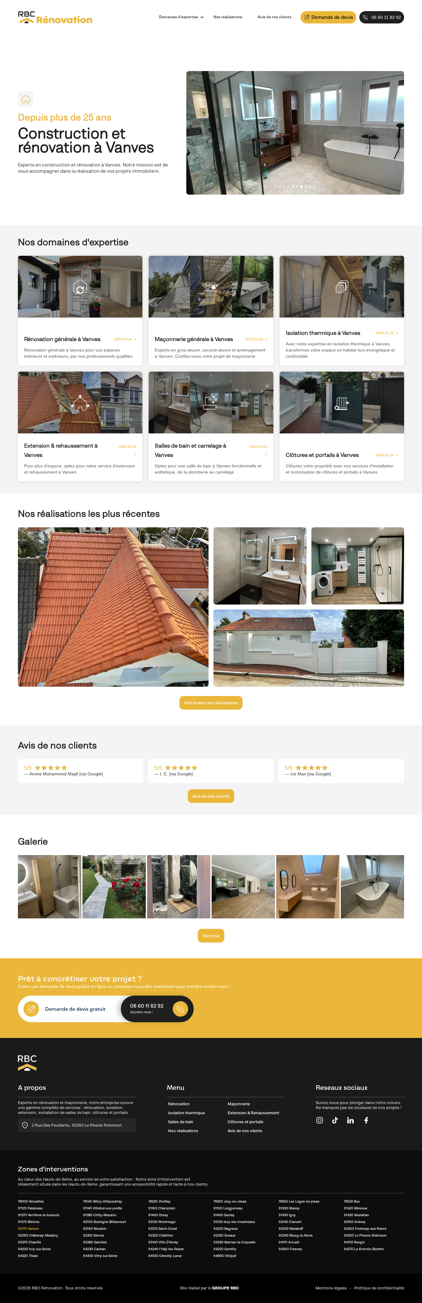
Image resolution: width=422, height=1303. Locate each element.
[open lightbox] (113, 607)
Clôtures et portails (246, 1122)
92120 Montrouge (161, 1222)
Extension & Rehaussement (253, 1113)
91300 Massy (289, 1208)
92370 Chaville (29, 1242)
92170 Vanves (28, 1228)
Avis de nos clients (274, 17)
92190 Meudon (94, 1228)
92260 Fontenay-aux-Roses (365, 1228)
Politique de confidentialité (379, 1288)
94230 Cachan (94, 1249)
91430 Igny (287, 1215)
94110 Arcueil (289, 1242)
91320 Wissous (355, 1208)
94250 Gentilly (224, 1249)
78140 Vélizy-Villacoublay (102, 1201)
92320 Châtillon (160, 1235)
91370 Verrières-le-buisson (38, 1215)
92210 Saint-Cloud (162, 1228)
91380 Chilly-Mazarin (99, 1215)
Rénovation (179, 1104)
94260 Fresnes (290, 1249)
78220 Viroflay (159, 1201)
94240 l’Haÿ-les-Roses (166, 1249)
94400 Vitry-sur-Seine (100, 1256)
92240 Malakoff (291, 1228)
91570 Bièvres (29, 1222)
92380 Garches (95, 1242)
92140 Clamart (290, 1222)
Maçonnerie (239, 1104)
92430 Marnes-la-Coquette (234, 1242)
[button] (178, 17)
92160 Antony (354, 1222)
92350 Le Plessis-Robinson (365, 1235)
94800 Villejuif (224, 1256)
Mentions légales (331, 1288)
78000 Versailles (31, 1201)
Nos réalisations (227, 17)
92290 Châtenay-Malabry (38, 1235)
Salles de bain (180, 1122)
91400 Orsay (158, 1215)
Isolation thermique (186, 1113)
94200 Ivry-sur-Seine (34, 1249)
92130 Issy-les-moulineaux (234, 1222)
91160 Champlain (161, 1208)
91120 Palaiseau (30, 1208)
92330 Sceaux (224, 1235)
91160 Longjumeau (228, 1208)
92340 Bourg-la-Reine (296, 1235)
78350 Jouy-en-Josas (230, 1201)
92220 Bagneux (225, 1228)
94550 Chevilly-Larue (165, 1256)
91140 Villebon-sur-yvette (102, 1208)
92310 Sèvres (93, 1235)
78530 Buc (352, 1201)
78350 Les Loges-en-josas (299, 1201)
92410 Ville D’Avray (163, 1242)
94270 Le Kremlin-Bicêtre (364, 1249)
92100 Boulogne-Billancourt (104, 1222)
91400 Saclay (223, 1215)
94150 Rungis (354, 1242)
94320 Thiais (28, 1256)
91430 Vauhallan (356, 1215)
